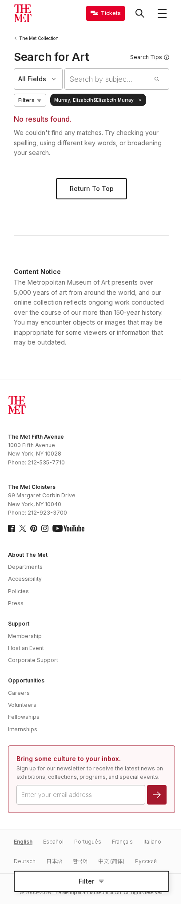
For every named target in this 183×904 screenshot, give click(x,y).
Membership (25, 636)
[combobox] (105, 79)
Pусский (146, 861)
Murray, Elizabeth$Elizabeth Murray (94, 100)
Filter (86, 881)
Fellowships (24, 717)
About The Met (28, 554)
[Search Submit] (157, 79)
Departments (25, 566)
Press (16, 603)
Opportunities (26, 680)
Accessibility (25, 578)
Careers (19, 693)
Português (87, 841)
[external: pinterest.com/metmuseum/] (33, 528)
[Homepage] (23, 13)
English (23, 841)
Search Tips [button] (146, 57)
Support (18, 623)
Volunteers (22, 705)
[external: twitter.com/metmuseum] (22, 528)
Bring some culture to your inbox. (68, 758)
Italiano (152, 841)
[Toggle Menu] (162, 13)
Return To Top (92, 188)
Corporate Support (33, 660)
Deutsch (25, 861)
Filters (26, 100)
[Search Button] (140, 13)
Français (122, 841)
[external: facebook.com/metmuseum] (11, 528)
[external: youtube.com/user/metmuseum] (68, 528)
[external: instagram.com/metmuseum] (44, 528)
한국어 (80, 861)
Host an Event (26, 648)
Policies (18, 591)
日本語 (54, 861)
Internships (22, 729)
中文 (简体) (111, 861)
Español (53, 841)
